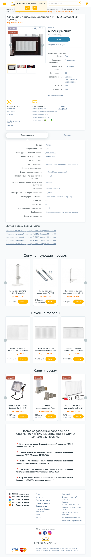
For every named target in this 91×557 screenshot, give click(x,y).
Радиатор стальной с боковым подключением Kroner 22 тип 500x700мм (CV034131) (17, 349)
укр (27, 8)
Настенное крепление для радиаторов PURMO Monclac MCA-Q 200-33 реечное (73, 292)
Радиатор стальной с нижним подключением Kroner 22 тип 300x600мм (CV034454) (73, 349)
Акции (38, 514)
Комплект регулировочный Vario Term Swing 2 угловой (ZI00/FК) (45, 407)
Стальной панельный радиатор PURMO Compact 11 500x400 (31, 231)
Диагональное (71, 79)
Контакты (39, 497)
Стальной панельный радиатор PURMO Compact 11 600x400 (31, 234)
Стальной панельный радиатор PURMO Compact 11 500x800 (31, 244)
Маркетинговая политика (71, 518)
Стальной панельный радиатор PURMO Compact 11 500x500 (31, 237)
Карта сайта (66, 494)
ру (35, 8)
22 (66, 73)
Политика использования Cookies (71, 508)
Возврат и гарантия (43, 503)
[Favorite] (40, 28)
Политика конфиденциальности (70, 503)
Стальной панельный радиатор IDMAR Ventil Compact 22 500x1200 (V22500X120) (73, 407)
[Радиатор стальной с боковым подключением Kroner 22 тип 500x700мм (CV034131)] (18, 332)
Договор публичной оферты (69, 498)
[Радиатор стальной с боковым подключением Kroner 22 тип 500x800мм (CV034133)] (45, 332)
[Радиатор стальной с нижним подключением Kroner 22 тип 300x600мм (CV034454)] (73, 332)
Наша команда (41, 506)
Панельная (69, 66)
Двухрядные (70, 60)
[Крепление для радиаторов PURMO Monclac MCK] (45, 275)
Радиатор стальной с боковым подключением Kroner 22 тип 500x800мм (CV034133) (45, 349)
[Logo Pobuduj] (14, 3)
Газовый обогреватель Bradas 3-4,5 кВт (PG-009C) (17, 407)
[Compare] (35, 28)
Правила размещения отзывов (70, 514)
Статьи (38, 517)
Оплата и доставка (43, 500)
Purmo (67, 56)
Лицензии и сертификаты (72, 521)
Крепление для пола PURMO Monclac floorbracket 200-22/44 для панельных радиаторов (18, 292)
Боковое (68, 77)
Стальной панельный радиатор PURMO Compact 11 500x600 (31, 240)
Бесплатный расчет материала (43, 510)
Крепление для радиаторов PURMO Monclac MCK (45, 292)
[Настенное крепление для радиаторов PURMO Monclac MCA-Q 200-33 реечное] (73, 275)
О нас (38, 494)
